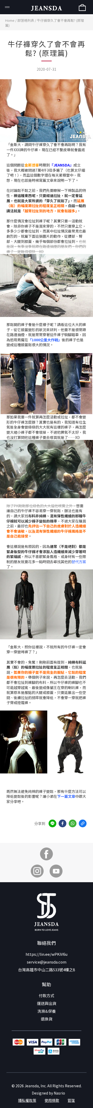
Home (9, 20)
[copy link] (83, 823)
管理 (71, 1100)
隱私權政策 (27, 1100)
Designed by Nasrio (48, 1093)
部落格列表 (25, 20)
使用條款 (52, 1100)
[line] (52, 823)
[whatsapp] (72, 823)
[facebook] (62, 823)
